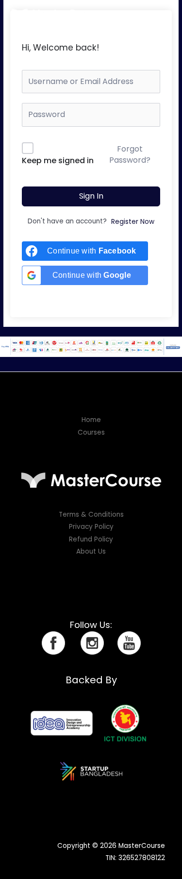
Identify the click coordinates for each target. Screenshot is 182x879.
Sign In (91, 196)
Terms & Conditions (91, 514)
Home (91, 419)
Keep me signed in (58, 160)
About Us (91, 551)
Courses (91, 432)
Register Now (132, 221)
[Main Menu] (162, 13)
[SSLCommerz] (91, 346)
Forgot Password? (129, 154)
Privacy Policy (91, 526)
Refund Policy (91, 539)
